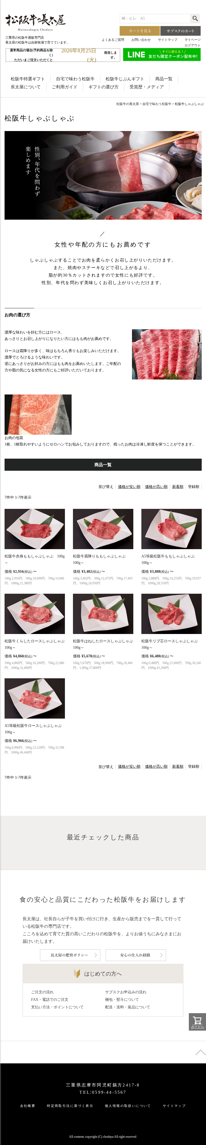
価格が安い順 (129, 487)
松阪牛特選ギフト (28, 79)
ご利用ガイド (65, 87)
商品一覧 (163, 79)
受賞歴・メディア (147, 87)
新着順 (177, 487)
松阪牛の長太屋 (127, 104)
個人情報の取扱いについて (128, 1106)
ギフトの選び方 (104, 87)
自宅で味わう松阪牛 (75, 79)
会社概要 (28, 1106)
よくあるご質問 (113, 40)
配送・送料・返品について (127, 1007)
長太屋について (26, 87)
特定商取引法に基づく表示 (70, 1106)
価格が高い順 (156, 487)
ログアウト (193, 45)
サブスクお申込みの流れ (125, 992)
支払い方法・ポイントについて (57, 1007)
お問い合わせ (141, 40)
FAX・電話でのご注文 (49, 1000)
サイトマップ (167, 40)
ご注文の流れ (42, 992)
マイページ (193, 40)
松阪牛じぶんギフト (125, 79)
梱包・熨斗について (122, 1000)
